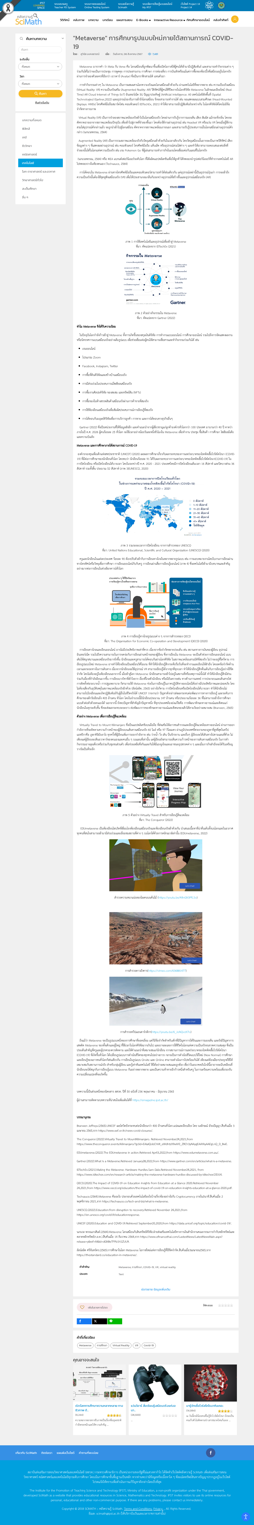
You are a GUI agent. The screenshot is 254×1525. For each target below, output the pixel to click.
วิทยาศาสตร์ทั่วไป (32, 180)
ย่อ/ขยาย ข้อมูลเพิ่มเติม (155, 1289)
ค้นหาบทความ (36, 39)
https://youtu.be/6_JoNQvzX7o (171, 1031)
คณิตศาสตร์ (29, 154)
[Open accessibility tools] (245, 1516)
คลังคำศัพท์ (220, 20)
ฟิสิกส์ (26, 128)
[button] (235, 19)
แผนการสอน (124, 20)
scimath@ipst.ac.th (108, 1513)
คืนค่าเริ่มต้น (42, 102)
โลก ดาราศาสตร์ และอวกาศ (38, 171)
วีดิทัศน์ (64, 20)
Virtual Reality (120, 1345)
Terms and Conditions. (138, 1508)
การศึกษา (102, 1345)
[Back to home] (28, 19)
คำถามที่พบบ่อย (88, 1453)
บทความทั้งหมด (31, 120)
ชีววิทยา (27, 146)
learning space (40, 5)
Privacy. (158, 1508)
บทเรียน (107, 20)
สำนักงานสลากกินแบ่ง (222, 5)
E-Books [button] (142, 20)
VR (136, 1345)
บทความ (93, 20)
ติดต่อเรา (46, 1453)
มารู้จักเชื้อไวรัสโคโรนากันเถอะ (205, 1405)
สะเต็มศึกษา (29, 188)
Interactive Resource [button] (168, 20)
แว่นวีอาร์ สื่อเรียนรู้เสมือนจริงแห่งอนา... (153, 1407)
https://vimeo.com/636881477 (167, 970)
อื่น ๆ (25, 197)
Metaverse (85, 1345)
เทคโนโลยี (28, 163)
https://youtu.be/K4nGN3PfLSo (177, 897)
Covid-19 (149, 1345)
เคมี (24, 137)
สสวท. (210, 5)
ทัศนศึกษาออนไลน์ (198, 20)
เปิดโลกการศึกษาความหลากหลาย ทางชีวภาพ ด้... (99, 1407)
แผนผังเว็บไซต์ (65, 1453)
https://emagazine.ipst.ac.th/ (150, 1100)
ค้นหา (42, 93)
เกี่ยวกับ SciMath (26, 1453)
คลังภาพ (78, 20)
